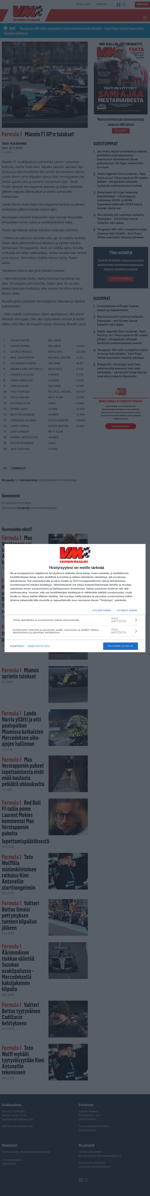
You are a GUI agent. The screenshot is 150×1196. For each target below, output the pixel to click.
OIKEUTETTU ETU (38, 646)
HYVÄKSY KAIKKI (127, 610)
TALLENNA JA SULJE (120, 646)
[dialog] (75, 598)
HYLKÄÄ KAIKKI (102, 610)
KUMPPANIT (17, 646)
